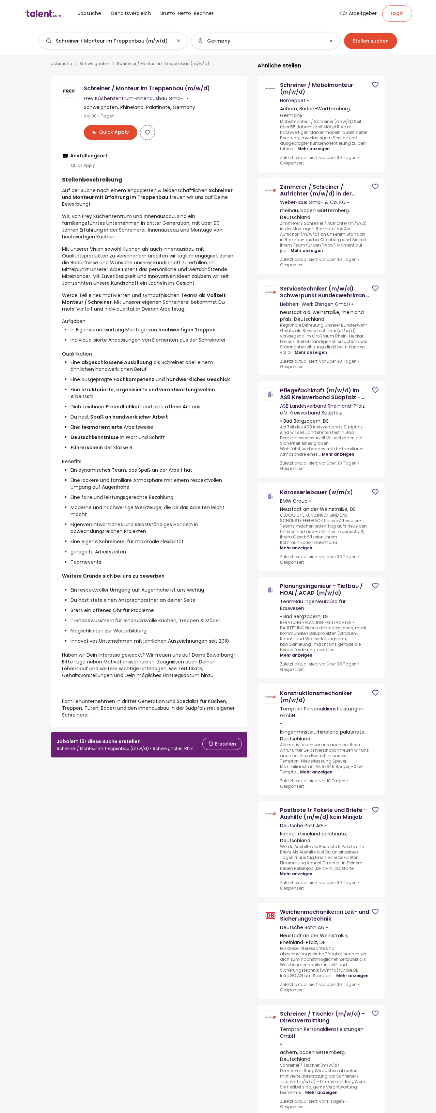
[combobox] (113, 41)
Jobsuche (61, 63)
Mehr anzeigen (313, 149)
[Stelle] (107, 41)
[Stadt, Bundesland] (260, 41)
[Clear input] (178, 41)
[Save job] (147, 132)
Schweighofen (94, 63)
